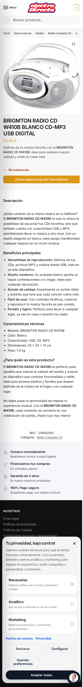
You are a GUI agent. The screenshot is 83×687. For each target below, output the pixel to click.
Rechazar (23, 649)
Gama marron (22, 33)
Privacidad (43, 638)
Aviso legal (11, 518)
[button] (76, 8)
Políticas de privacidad (19, 524)
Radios (40, 33)
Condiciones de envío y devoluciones (30, 535)
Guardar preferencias (23, 662)
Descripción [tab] (13, 201)
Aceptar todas (41, 675)
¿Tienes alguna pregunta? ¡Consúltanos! (41, 179)
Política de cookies (19, 638)
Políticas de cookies (17, 530)
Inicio (6, 33)
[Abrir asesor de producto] (73, 677)
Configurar (60, 649)
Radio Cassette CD (59, 33)
